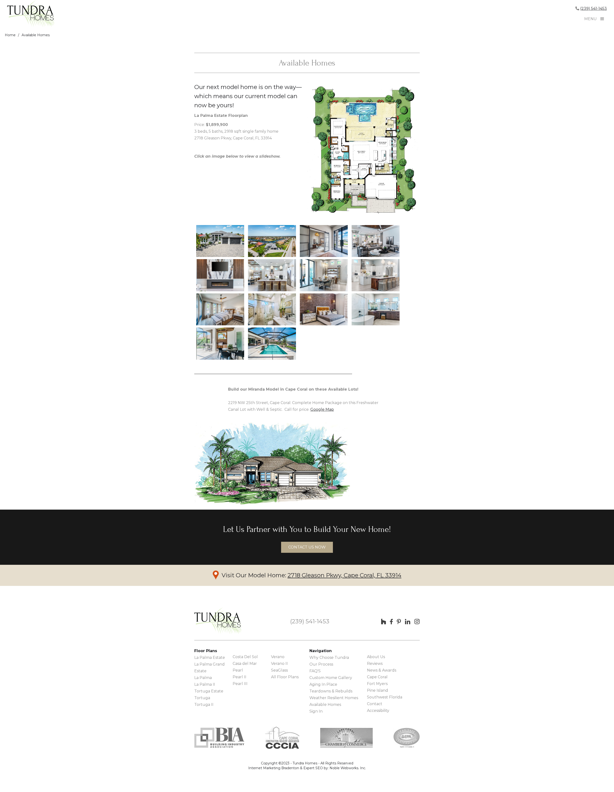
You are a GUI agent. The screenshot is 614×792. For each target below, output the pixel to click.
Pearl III (240, 683)
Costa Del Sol (245, 657)
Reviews (375, 663)
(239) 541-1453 (593, 8)
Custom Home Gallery (330, 677)
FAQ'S (315, 671)
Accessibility (378, 710)
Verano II (279, 663)
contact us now (307, 547)
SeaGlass (279, 670)
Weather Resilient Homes (333, 698)
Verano (277, 657)
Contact (374, 704)
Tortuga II (203, 704)
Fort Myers (377, 683)
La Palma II (204, 684)
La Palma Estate (209, 657)
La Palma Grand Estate (209, 667)
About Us (376, 657)
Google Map (322, 409)
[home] (31, 14)
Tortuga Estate (208, 691)
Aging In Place (323, 684)
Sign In (316, 711)
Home (10, 35)
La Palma (203, 677)
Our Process (321, 664)
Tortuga (202, 698)
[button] (602, 19)
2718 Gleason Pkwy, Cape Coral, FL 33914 (344, 575)
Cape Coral (377, 677)
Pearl (238, 670)
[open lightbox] (220, 241)
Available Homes (36, 35)
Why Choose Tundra (329, 657)
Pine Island (377, 690)
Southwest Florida (384, 697)
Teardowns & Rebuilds (330, 691)
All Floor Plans (285, 677)
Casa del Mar (245, 663)
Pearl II (239, 677)
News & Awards (381, 670)
